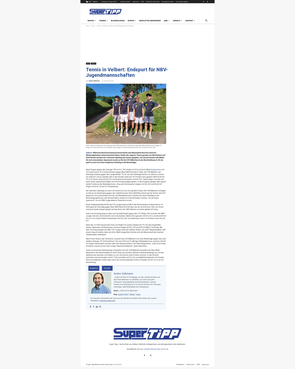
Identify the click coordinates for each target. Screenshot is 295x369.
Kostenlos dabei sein (107, 301)
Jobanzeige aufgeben (182, 1)
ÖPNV (126, 294)
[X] (207, 1)
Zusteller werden (125, 1)
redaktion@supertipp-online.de (156, 349)
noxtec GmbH (117, 364)
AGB (142, 1)
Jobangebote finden (168, 1)
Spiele (120, 294)
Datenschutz (190, 364)
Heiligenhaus (156, 169)
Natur (138, 294)
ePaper (131, 20)
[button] (206, 21)
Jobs (166, 20)
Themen (102, 20)
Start (87, 26)
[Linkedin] (97, 307)
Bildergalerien (118, 20)
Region (91, 20)
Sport (93, 26)
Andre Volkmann (94, 81)
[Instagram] (100, 307)
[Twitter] (94, 307)
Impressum (136, 1)
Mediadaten (180, 364)
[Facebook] (203, 1)
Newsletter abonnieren (153, 1)
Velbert (93, 63)
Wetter (132, 294)
